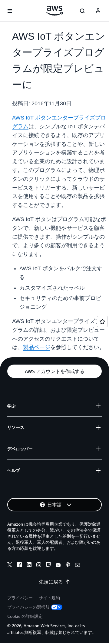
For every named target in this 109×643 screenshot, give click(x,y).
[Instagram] (38, 565)
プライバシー (20, 597)
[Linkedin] (29, 565)
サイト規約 (49, 597)
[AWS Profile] (98, 11)
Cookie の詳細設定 (25, 616)
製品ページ (36, 347)
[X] (9, 565)
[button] (54, 371)
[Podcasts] (67, 565)
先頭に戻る (51, 582)
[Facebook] (19, 565)
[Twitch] (48, 565)
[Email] (77, 565)
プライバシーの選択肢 (28, 607)
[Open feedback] (102, 321)
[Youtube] (58, 565)
